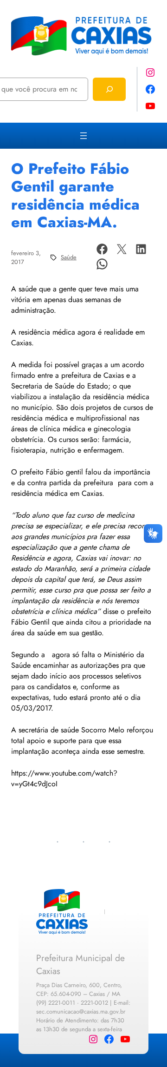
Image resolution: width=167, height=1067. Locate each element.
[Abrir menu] (83, 135)
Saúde (69, 257)
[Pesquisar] (109, 89)
